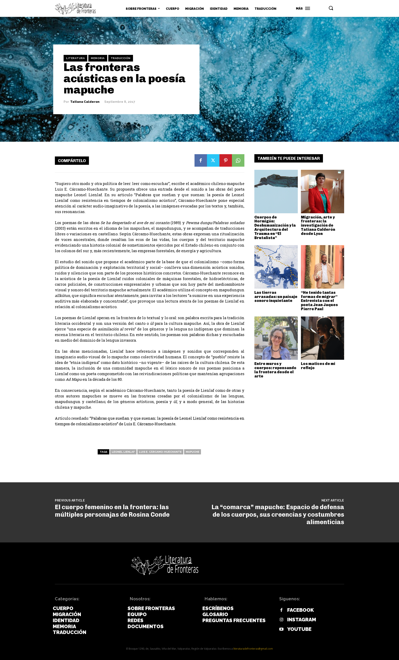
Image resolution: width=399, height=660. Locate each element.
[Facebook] (201, 160)
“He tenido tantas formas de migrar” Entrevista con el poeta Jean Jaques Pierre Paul (319, 300)
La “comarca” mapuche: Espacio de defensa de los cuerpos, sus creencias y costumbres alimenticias (278, 514)
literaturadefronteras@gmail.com (253, 648)
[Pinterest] (225, 160)
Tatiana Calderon (85, 101)
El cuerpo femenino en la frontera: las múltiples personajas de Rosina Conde (112, 510)
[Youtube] (281, 629)
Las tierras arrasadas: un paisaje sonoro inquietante (275, 296)
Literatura (75, 58)
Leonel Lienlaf (123, 451)
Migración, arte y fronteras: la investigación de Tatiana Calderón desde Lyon (318, 225)
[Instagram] (281, 620)
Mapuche (192, 451)
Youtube (299, 629)
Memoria (98, 58)
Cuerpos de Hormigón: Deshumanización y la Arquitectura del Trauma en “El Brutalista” (275, 227)
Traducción (121, 58)
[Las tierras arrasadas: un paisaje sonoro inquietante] (276, 267)
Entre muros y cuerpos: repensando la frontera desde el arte (275, 369)
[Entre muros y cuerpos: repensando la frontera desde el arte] (276, 338)
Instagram (301, 620)
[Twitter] (213, 160)
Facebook (300, 610)
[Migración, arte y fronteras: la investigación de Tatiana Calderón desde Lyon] (322, 191)
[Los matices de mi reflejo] (322, 338)
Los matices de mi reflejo (318, 365)
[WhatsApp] (238, 160)
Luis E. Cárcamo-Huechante (160, 451)
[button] (330, 7)
